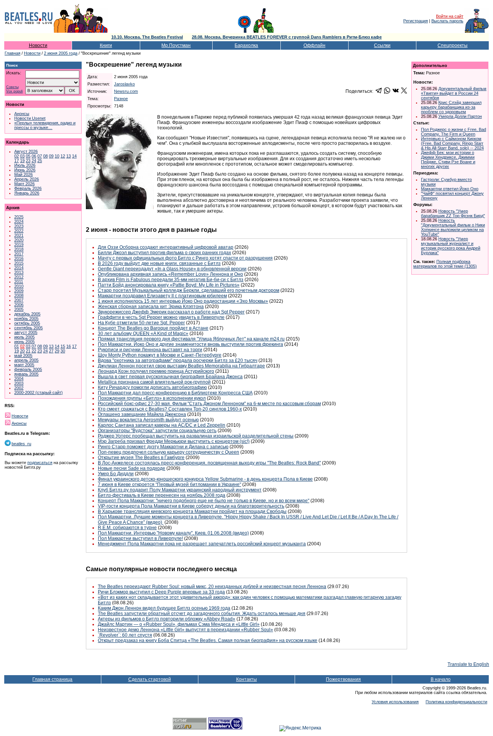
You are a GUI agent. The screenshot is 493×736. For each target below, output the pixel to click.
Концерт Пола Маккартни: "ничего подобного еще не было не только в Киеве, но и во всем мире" (203, 500)
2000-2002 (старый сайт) (38, 392)
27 (51, 351)
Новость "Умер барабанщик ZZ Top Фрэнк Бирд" (453, 213)
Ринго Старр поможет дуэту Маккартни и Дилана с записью (163, 446)
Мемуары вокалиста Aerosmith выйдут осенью (148, 419)
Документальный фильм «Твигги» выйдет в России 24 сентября (453, 93)
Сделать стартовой (149, 679)
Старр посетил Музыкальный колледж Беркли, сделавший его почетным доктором (188, 290)
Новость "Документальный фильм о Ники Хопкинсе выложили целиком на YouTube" (453, 227)
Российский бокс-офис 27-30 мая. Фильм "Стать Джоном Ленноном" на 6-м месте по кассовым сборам (209, 403)
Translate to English (468, 664)
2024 (18, 221)
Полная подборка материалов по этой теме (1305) (445, 263)
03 (22, 156)
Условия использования (395, 701)
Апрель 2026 (26, 179)
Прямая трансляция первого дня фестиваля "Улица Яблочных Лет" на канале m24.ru (191, 339)
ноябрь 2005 (26, 318)
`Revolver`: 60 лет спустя (125, 635)
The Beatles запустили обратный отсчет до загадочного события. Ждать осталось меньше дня (201, 613)
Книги (106, 45)
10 (57, 156)
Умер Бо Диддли (116, 473)
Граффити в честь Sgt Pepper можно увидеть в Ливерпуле (161, 317)
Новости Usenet (29, 118)
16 (68, 346)
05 (28, 156)
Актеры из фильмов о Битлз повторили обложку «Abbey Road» (166, 619)
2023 (18, 226)
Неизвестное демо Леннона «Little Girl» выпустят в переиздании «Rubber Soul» (185, 629)
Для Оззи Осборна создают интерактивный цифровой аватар (165, 247)
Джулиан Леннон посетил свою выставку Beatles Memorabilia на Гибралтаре (181, 366)
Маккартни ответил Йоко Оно (449, 188)
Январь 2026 (26, 193)
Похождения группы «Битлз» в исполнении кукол (152, 398)
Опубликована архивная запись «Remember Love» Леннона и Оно (170, 274)
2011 (18, 281)
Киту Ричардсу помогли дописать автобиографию (152, 387)
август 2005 (25, 332)
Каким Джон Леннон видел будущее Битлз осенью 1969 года (164, 608)
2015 (18, 263)
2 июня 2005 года (60, 53)
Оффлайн (314, 45)
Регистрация (415, 20)
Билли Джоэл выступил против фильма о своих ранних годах (164, 252)
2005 (18, 309)
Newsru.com (126, 91)
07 (39, 156)
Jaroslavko (124, 84)
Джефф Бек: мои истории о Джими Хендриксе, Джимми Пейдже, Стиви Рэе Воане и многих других (448, 159)
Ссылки (382, 45)
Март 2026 (24, 183)
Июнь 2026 (24, 170)
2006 (18, 304)
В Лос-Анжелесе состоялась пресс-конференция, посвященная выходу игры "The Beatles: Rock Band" (209, 463)
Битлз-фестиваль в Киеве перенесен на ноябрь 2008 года (161, 495)
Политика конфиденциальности (456, 701)
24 (34, 160)
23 (28, 160)
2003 (18, 383)
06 (34, 156)
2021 (18, 235)
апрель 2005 (26, 360)
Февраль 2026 (28, 188)
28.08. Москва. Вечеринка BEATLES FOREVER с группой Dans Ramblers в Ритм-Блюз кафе (287, 37)
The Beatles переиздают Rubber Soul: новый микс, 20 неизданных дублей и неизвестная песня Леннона (212, 586)
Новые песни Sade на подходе (131, 468)
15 (62, 346)
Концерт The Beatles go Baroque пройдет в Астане (153, 328)
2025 (18, 217)
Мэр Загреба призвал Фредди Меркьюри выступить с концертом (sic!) (174, 441)
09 (51, 156)
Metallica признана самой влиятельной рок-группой (154, 382)
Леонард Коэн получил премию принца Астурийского (156, 371)
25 (39, 160)
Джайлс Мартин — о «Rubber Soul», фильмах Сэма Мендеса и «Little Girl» (179, 624)
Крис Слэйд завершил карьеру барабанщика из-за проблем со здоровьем (451, 107)
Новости (38, 45)
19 (22, 160)
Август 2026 (26, 151)
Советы (12, 87)
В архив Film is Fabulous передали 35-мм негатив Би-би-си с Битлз (170, 279)
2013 (18, 272)
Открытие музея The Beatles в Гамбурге (141, 457)
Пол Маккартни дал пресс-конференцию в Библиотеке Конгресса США (175, 393)
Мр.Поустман (176, 45)
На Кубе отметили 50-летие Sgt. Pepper (141, 322)
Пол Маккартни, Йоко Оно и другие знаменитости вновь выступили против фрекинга (190, 344)
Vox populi (14, 91)
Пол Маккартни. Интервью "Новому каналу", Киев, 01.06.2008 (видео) (173, 533)
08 (45, 156)
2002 (18, 388)
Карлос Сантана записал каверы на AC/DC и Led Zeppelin (161, 425)
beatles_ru (21, 443)
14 (74, 156)
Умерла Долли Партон (460, 116)
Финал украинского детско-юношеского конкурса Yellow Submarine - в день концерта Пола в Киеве (205, 479)
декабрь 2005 (27, 314)
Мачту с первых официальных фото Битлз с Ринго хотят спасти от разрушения (185, 258)
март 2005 (24, 364)
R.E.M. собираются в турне (127, 527)
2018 (18, 249)
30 (62, 351)
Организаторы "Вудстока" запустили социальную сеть (157, 430)
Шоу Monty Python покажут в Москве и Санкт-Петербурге (159, 355)
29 (57, 351)
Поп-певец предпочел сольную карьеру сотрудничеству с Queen (168, 452)
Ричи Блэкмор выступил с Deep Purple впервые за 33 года (161, 592)
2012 (18, 277)
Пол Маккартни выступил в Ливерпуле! (140, 538)
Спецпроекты (453, 45)
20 (22, 351)
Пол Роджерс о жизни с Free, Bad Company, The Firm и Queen (453, 131)
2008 (18, 295)
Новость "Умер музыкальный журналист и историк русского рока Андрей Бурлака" (450, 245)
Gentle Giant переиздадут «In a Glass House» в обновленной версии (172, 269)
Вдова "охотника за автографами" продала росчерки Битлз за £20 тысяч (177, 360)
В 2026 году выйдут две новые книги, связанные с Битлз (159, 263)
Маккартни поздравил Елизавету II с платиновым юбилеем (162, 295)
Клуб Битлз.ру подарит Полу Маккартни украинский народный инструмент (180, 490)
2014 (18, 267)
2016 (18, 258)
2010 (18, 286)
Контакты (246, 679)
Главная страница (52, 679)
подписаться (39, 462)
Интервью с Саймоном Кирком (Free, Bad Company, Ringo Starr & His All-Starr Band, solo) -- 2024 (452, 143)
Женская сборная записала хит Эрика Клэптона (151, 306)
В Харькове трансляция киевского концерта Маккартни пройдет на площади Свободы (192, 511)
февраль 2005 (28, 369)
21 (28, 351)
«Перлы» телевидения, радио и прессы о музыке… (44, 125)
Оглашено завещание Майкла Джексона (142, 414)
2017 (18, 253)
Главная (12, 53)
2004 (18, 378)
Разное (121, 98)
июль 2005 (24, 337)
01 (16, 346)
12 (62, 156)
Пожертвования (343, 679)
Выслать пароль (447, 20)
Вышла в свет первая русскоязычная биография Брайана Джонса (170, 376)
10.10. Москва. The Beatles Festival (147, 37)
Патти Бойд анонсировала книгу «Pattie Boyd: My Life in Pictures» (169, 285)
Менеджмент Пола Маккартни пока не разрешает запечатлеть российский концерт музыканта (202, 544)
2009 (18, 290)
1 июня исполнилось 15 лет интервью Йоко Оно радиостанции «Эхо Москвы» (183, 301)
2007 (18, 300)
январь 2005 (26, 374)
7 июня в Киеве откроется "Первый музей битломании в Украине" (169, 484)
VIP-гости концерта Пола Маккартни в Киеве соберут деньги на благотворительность (191, 506)
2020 (18, 240)
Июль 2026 (24, 165)
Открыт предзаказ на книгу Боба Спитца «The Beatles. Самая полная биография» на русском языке (207, 640)
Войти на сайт (449, 16)
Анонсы (21, 113)
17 (16, 160)
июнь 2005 (24, 341)
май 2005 (23, 355)
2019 (18, 244)
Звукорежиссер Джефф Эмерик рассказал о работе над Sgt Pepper (171, 312)
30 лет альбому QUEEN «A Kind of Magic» (143, 333)
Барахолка (246, 45)
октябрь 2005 (27, 323)
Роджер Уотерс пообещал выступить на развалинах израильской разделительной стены (195, 436)
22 (34, 351)
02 (16, 156)
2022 (18, 230)
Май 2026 (23, 174)
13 (68, 156)
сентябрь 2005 (28, 327)
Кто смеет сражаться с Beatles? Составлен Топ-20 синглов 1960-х (170, 409)
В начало (441, 679)
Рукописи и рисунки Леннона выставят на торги (150, 349)
